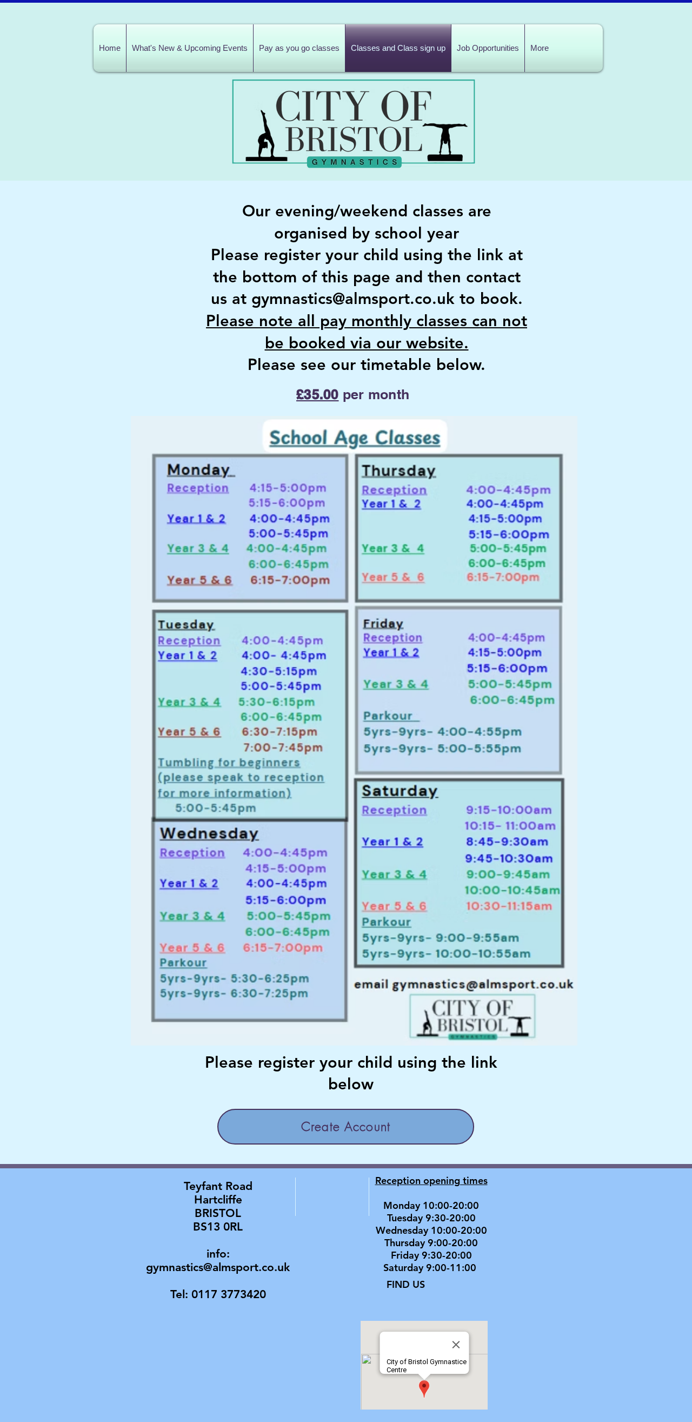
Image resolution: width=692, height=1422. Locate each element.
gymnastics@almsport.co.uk (218, 1267)
